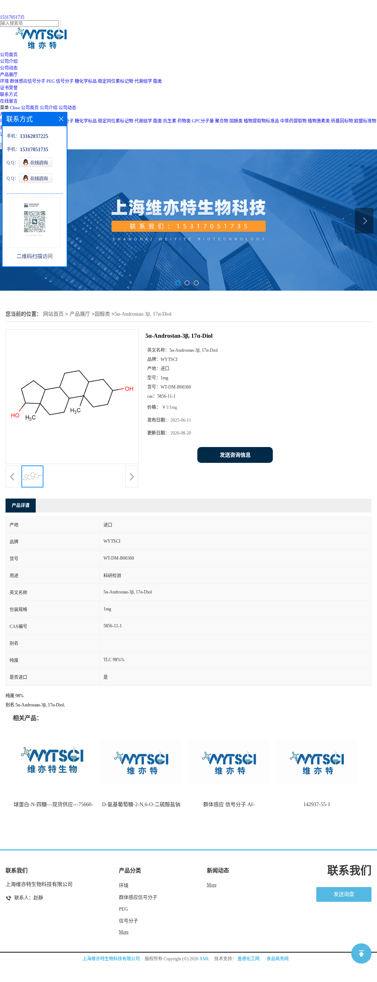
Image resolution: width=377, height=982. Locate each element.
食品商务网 (278, 958)
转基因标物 (342, 121)
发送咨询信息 (235, 455)
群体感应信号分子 (27, 81)
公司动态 (67, 107)
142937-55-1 (316, 804)
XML (204, 958)
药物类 (184, 121)
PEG (50, 81)
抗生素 (169, 121)
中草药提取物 (293, 121)
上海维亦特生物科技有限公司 (111, 958)
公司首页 (30, 107)
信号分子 (65, 81)
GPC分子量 (203, 121)
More (123, 932)
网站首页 (53, 314)
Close (15, 107)
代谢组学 (143, 81)
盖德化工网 (248, 958)
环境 (4, 81)
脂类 (157, 81)
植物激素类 (319, 121)
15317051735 (12, 17)
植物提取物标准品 (261, 121)
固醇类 (236, 121)
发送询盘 (344, 894)
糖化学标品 (86, 81)
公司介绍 (48, 107)
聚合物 (221, 121)
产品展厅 (80, 314)
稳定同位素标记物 (115, 81)
